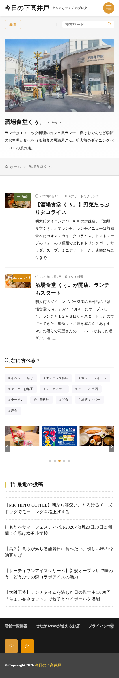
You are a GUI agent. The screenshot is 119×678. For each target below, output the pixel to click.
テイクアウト (57, 389)
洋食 (16, 411)
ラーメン (19, 400)
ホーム (15, 167)
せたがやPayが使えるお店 (58, 626)
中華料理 (44, 400)
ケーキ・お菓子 (24, 389)
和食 (25, 196)
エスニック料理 (22, 277)
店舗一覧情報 (16, 626)
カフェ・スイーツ (95, 378)
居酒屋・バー (92, 400)
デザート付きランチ (85, 196)
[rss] (27, 646)
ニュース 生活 (89, 389)
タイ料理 (77, 276)
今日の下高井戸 (46, 8)
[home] (11, 646)
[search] (109, 24)
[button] (7, 446)
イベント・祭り (24, 378)
